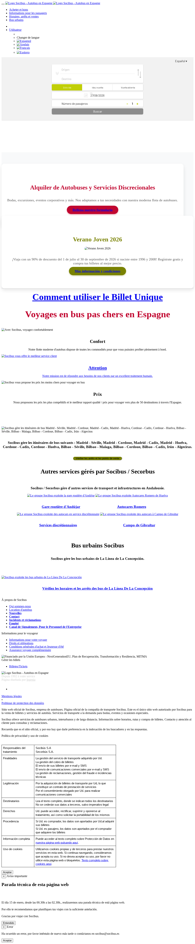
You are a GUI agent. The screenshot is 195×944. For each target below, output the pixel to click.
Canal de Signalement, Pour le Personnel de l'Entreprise (45, 626)
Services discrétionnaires (58, 525)
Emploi (13, 623)
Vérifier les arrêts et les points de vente (97, 458)
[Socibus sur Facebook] (100, 689)
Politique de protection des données (23, 703)
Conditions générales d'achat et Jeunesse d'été (36, 646)
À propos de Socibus (14, 599)
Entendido (8, 923)
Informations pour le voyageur (20, 633)
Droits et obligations (21, 643)
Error (10, 926)
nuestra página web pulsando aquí (57, 842)
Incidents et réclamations (25, 620)
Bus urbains (16, 19)
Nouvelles (15, 613)
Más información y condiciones (97, 271)
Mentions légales (12, 696)
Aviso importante (17, 876)
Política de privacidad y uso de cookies (25, 735)
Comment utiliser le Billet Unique (97, 297)
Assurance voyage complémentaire (30, 650)
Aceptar (7, 872)
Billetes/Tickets (18, 666)
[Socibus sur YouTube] (103, 689)
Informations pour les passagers (28, 13)
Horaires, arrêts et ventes (24, 16)
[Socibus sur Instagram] (102, 689)
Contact (14, 616)
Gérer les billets (11, 660)
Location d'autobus (20, 609)
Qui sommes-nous (20, 606)
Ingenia (30, 679)
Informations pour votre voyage (28, 639)
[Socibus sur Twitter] (101, 689)
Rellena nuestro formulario (93, 210)
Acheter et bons (18, 9)
